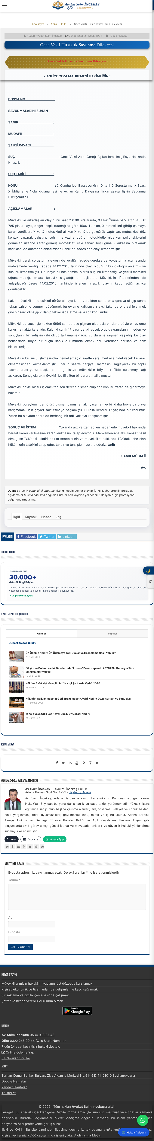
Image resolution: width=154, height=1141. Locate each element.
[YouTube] (23, 846)
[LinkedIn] (70, 763)
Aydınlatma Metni (87, 1135)
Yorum (14, 880)
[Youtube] (77, 763)
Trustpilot (9, 1093)
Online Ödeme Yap (20, 1052)
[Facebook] (57, 763)
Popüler (112, 633)
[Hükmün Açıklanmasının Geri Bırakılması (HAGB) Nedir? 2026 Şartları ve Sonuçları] (16, 702)
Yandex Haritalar (14, 1087)
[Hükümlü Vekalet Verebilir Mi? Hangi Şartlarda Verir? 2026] (16, 687)
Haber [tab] (46, 517)
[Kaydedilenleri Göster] (150, 582)
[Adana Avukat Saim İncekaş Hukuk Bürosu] (76, 4)
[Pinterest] (42, 846)
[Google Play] (97, 763)
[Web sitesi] (7, 846)
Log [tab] (58, 517)
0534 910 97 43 (42, 1035)
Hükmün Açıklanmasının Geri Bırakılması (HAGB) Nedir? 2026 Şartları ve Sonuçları (78, 698)
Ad (10, 917)
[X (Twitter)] (30, 846)
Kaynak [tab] (31, 517)
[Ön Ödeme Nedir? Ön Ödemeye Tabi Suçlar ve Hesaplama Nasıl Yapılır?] (16, 656)
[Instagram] (36, 846)
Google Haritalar (14, 1081)
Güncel (41, 633)
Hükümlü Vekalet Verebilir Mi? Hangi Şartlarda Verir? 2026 (63, 683)
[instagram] (91, 763)
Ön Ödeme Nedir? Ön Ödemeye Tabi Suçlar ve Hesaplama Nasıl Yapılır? (71, 652)
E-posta (14, 932)
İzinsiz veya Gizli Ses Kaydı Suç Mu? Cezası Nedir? (58, 713)
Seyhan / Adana (80, 792)
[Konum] (84, 763)
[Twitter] (63, 763)
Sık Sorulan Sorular (16, 1058)
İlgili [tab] (16, 517)
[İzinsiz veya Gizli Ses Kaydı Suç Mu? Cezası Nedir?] (16, 717)
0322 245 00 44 (22, 1041)
